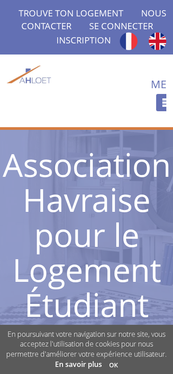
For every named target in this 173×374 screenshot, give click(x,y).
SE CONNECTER (121, 26)
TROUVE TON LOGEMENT (80, 13)
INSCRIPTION (83, 40)
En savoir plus (78, 364)
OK (113, 365)
